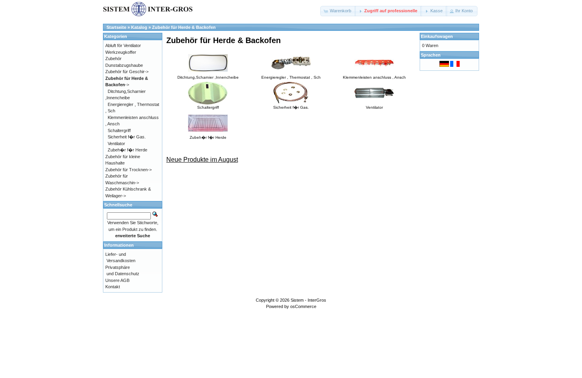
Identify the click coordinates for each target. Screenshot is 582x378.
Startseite (116, 27)
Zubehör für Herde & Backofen (184, 27)
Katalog (139, 27)
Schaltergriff (208, 107)
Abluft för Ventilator (123, 45)
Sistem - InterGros (308, 300)
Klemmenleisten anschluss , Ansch (374, 77)
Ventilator (374, 107)
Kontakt (112, 286)
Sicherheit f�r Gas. (291, 107)
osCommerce (303, 306)
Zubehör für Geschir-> (126, 71)
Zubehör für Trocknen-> (128, 169)
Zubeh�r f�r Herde (208, 137)
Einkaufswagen (437, 36)
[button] (338, 11)
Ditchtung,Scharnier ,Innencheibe (208, 77)
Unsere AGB (117, 280)
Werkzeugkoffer (120, 52)
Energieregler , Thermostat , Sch (291, 77)
